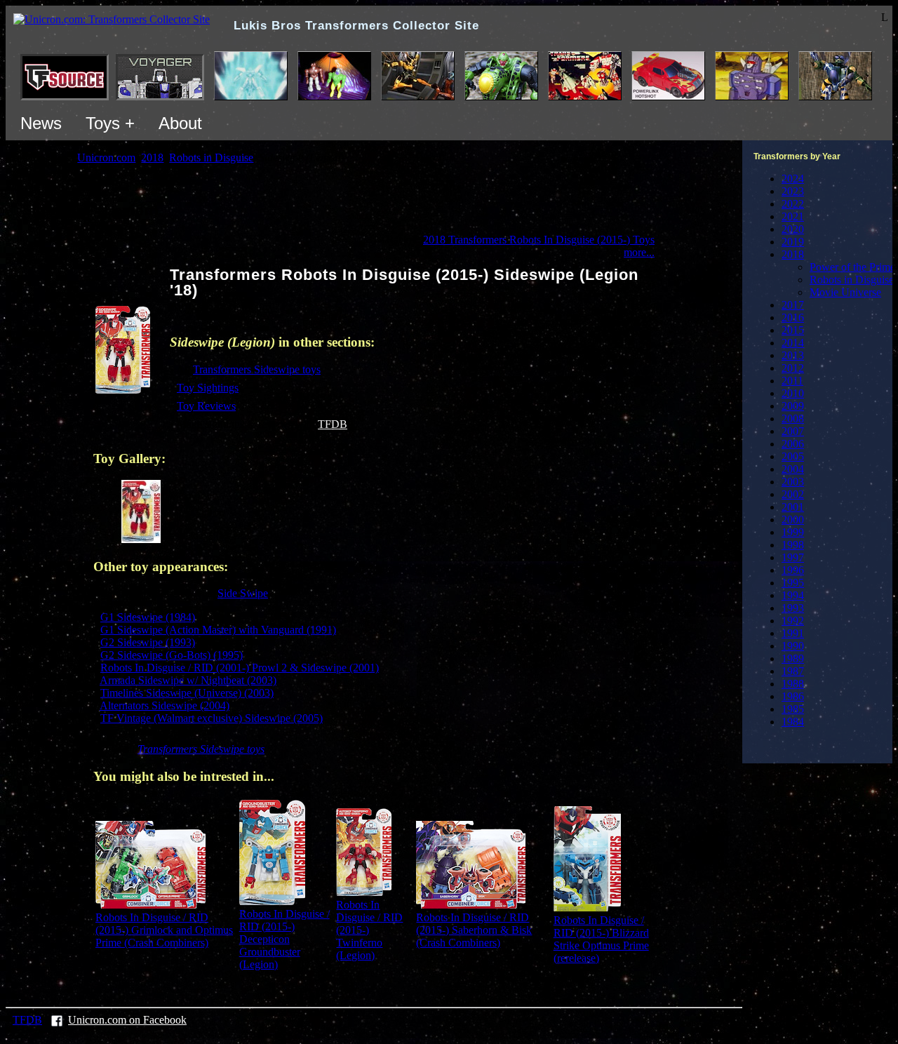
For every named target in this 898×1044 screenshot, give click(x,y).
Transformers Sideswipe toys (257, 369)
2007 (793, 431)
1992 (793, 621)
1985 (793, 709)
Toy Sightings (208, 388)
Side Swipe (242, 593)
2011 (792, 381)
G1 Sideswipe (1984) (147, 617)
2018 (793, 254)
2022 (793, 204)
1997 (793, 557)
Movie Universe (845, 292)
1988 (793, 684)
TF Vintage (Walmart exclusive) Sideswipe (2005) (211, 718)
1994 (793, 595)
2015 (793, 330)
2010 (793, 393)
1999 (793, 532)
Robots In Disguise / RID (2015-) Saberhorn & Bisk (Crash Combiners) (474, 930)
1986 (793, 696)
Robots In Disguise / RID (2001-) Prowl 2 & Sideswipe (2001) (239, 668)
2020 (793, 229)
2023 (793, 191)
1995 (793, 583)
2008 (793, 418)
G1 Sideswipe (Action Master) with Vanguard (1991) (218, 630)
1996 (793, 570)
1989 (793, 658)
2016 (793, 317)
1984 (793, 722)
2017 (793, 305)
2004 (793, 469)
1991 (793, 633)
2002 (793, 494)
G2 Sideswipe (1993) (147, 642)
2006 (793, 444)
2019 (793, 242)
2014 (793, 343)
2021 (793, 216)
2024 (793, 179)
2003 (793, 482)
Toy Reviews (206, 406)
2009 (793, 406)
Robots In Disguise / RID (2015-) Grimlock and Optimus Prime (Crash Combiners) (164, 930)
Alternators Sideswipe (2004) (164, 705)
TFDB (332, 424)
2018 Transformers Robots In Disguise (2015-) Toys (539, 240)
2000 (793, 520)
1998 (793, 545)
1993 (793, 608)
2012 (793, 368)
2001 (793, 507)
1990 (793, 646)
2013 (793, 355)
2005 (793, 456)
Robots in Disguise (852, 280)
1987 (793, 671)
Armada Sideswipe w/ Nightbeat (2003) (188, 680)
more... (639, 252)
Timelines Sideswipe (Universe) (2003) (187, 693)
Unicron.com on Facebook (127, 1020)
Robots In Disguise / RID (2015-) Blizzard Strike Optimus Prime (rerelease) (601, 939)
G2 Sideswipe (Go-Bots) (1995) (171, 655)
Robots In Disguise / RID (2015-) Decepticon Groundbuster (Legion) (284, 939)
